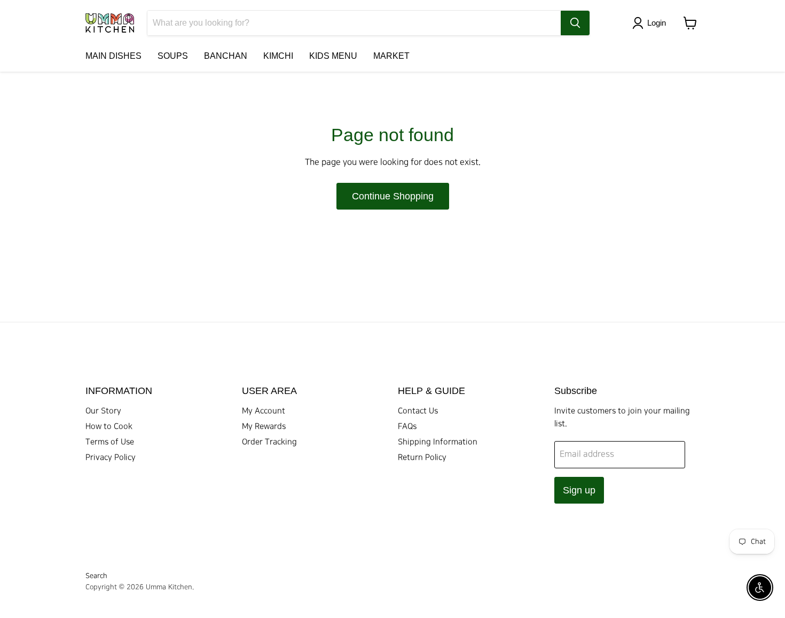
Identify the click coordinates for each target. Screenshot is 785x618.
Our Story (103, 411)
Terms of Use (109, 442)
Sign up (579, 490)
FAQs (407, 426)
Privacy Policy (110, 457)
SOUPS (173, 55)
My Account (263, 411)
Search (96, 576)
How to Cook (108, 426)
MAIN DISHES (113, 55)
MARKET (391, 55)
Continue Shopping (393, 196)
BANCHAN (225, 55)
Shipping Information (437, 442)
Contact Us (418, 411)
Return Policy (422, 457)
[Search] (575, 23)
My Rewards (264, 426)
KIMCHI (278, 55)
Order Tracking (269, 442)
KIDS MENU (333, 55)
